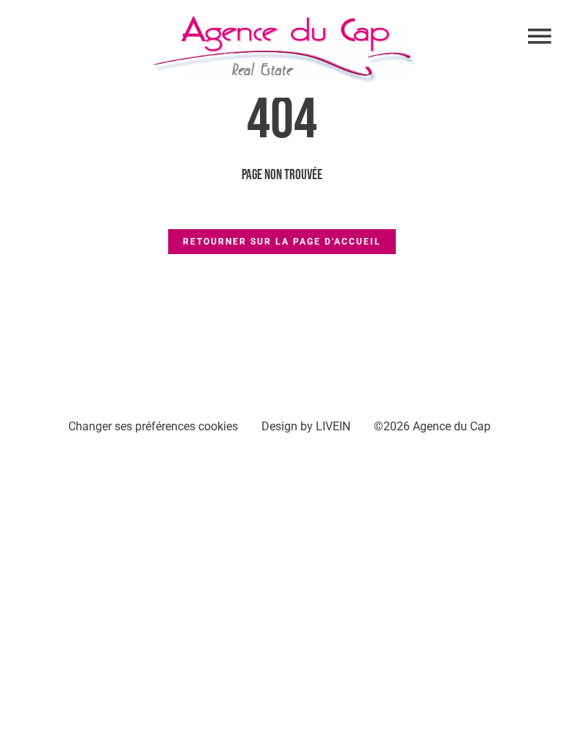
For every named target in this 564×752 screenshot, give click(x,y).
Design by (305, 426)
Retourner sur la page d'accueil (282, 241)
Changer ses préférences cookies (153, 426)
